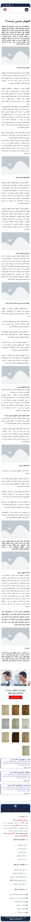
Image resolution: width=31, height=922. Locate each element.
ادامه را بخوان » (26, 767)
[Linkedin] (9, 5)
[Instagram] (3, 5)
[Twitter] (6, 5)
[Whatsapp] (12, 5)
